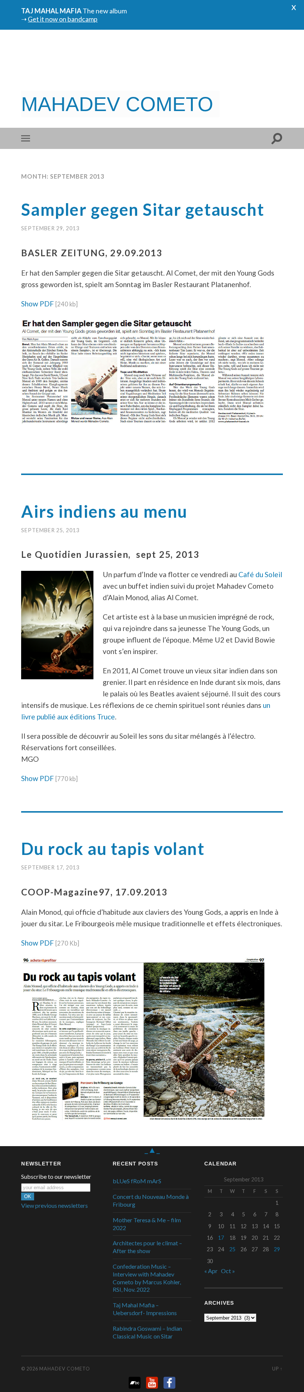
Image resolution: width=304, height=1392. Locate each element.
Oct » (228, 1270)
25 (232, 1249)
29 (277, 1249)
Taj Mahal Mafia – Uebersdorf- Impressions (145, 1308)
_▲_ (152, 1149)
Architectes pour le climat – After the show (147, 1246)
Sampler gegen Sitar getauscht (142, 209)
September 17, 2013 (50, 867)
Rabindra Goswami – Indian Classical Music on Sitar (147, 1332)
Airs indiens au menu (104, 511)
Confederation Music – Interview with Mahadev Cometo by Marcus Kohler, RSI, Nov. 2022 (147, 1278)
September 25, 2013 (50, 530)
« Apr (211, 1270)
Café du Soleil (260, 574)
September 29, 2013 (50, 228)
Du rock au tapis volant (112, 849)
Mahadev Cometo (64, 1369)
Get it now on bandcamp (63, 19)
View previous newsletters (54, 1205)
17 (221, 1238)
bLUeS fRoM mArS (137, 1180)
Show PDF (37, 303)
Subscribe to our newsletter (56, 1177)
